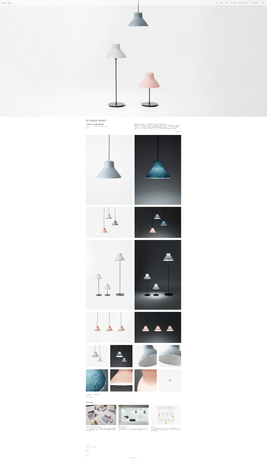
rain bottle (153, 426)
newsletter (87, 455)
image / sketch (88, 397)
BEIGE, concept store (122, 426)
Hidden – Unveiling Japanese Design (93, 426)
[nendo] (6, 2)
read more (177, 131)
